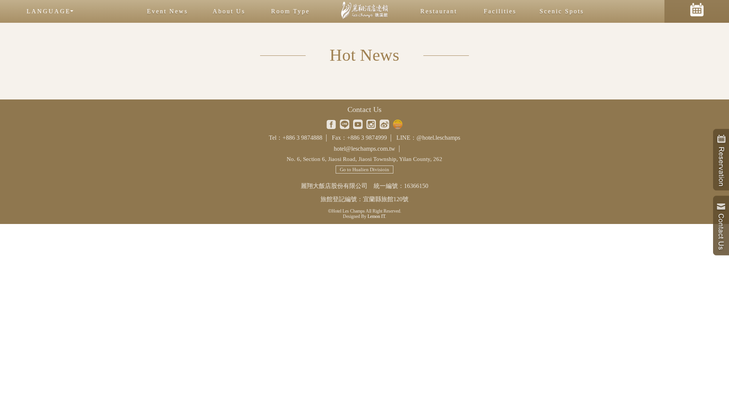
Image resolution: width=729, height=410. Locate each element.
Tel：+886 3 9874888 (295, 137)
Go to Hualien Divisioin (364, 169)
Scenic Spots (562, 11)
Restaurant (438, 11)
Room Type (290, 11)
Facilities (500, 11)
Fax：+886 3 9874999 (359, 137)
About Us (229, 11)
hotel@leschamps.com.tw (364, 148)
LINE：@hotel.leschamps (428, 137)
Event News (167, 11)
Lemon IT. (377, 216)
